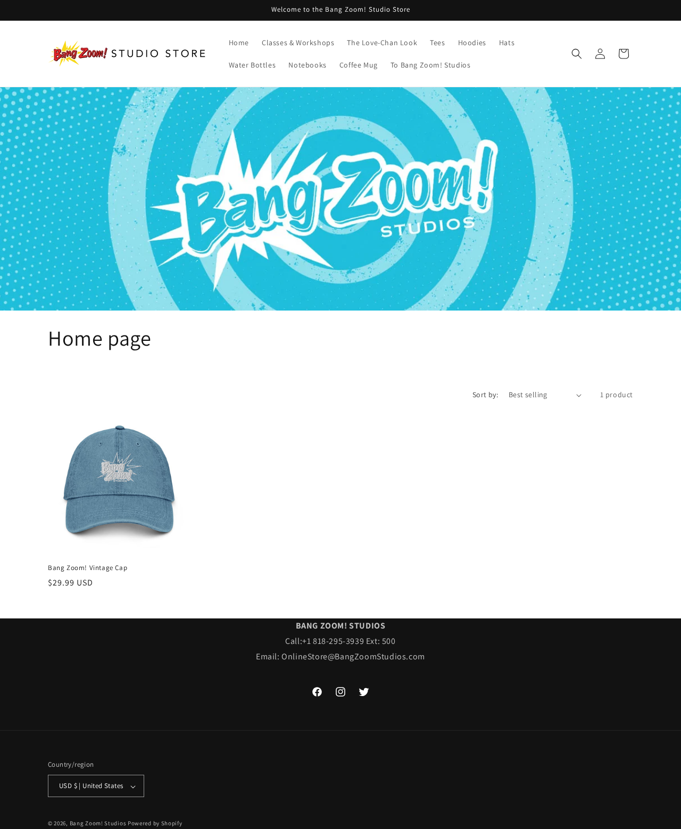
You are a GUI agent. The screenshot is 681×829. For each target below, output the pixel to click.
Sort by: (485, 394)
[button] (576, 53)
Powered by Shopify (155, 823)
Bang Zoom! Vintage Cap (87, 568)
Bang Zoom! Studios (98, 823)
